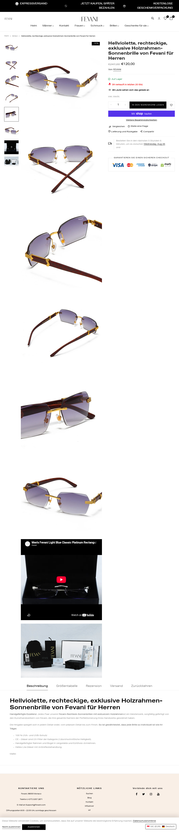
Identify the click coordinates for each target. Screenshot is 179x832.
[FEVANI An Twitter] (143, 794)
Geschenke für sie (136, 26)
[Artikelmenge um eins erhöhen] (125, 105)
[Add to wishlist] (171, 105)
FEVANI (117, 70)
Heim (33, 26)
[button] (161, 826)
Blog (89, 798)
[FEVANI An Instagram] (151, 794)
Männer (47, 26)
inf (89, 810)
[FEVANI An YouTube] (158, 794)
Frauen (79, 26)
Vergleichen (118, 127)
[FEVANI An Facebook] (136, 794)
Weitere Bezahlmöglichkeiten (141, 120)
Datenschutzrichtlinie (144, 821)
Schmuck (96, 26)
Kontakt (64, 26)
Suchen (89, 794)
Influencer (89, 806)
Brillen (113, 26)
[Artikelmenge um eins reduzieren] (111, 105)
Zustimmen (34, 827)
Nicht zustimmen (11, 827)
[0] (165, 19)
